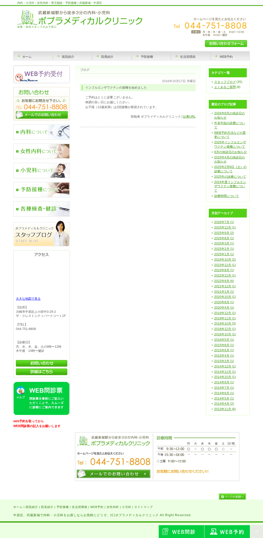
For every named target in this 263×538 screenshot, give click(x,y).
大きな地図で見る (28, 298)
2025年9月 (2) (224, 233)
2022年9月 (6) (224, 281)
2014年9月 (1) (224, 382)
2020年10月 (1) (225, 297)
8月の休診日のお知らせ (230, 152)
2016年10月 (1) (225, 334)
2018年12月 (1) (225, 329)
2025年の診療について (230, 176)
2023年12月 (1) (225, 265)
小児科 (126, 506)
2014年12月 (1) (225, 366)
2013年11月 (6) (225, 409)
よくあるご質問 (225, 87)
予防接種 (63, 506)
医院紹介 (32, 506)
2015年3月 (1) (224, 361)
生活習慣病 (79, 506)
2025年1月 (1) (224, 254)
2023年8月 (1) (224, 270)
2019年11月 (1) (225, 318)
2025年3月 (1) (224, 243)
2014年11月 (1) (225, 372)
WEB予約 (97, 506)
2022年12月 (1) (225, 275)
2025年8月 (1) (224, 238)
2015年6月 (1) (224, 350)
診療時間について (226, 196)
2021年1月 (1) (224, 292)
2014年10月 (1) (225, 377)
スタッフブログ (225, 82)
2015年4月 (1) (224, 355)
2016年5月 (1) (224, 340)
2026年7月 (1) (224, 222)
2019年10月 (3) (225, 323)
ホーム (18, 506)
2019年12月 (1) (225, 313)
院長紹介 (47, 506)
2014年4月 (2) (224, 403)
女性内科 (113, 506)
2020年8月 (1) (224, 302)
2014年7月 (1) (224, 388)
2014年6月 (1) (224, 393)
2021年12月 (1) (225, 286)
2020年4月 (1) (224, 307)
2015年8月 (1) (224, 345)
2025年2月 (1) (224, 249)
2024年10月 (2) (225, 259)
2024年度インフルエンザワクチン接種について (230, 186)
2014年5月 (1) (224, 398)
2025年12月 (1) (225, 227)
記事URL (189, 116)
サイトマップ (143, 506)
